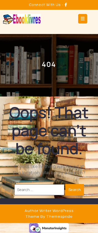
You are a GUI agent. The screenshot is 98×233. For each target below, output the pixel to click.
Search (74, 189)
